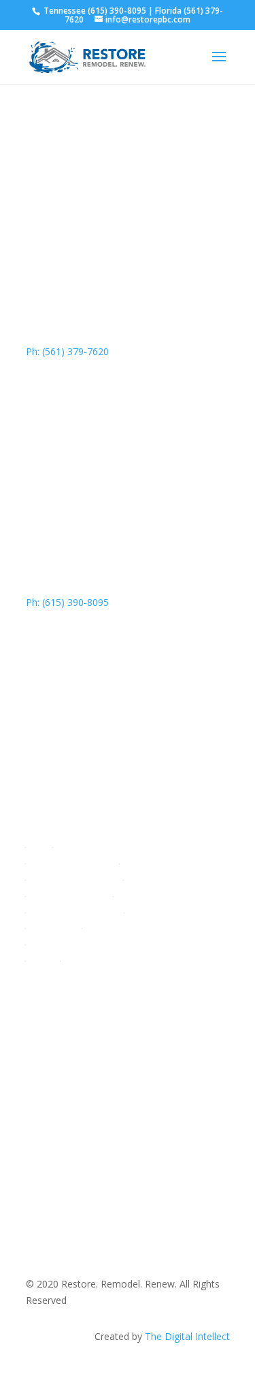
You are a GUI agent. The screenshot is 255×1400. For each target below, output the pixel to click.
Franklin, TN (52, 1158)
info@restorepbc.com (105, 1100)
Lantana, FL (52, 1142)
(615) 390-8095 (117, 10)
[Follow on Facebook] (128, 1039)
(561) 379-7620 (94, 1084)
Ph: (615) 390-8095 (67, 602)
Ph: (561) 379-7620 (67, 351)
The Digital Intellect (187, 1336)
